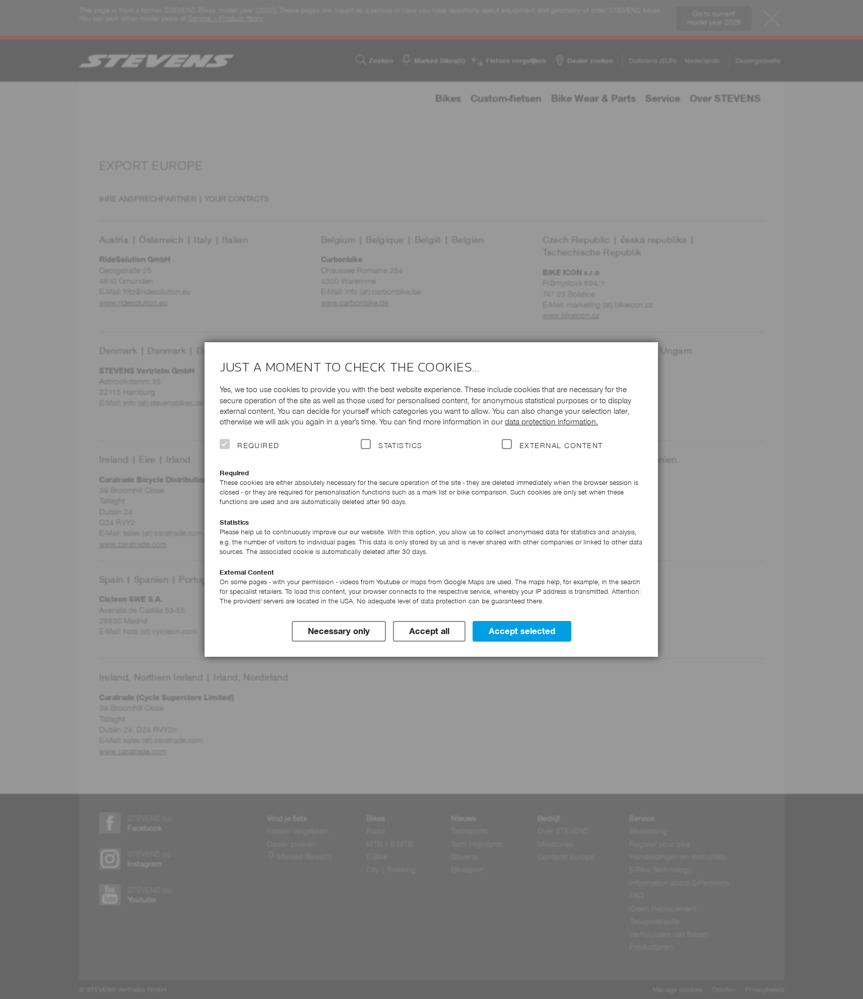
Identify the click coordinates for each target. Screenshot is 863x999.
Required (258, 446)
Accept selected (522, 631)
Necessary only (339, 631)
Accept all (429, 631)
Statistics (400, 446)
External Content (561, 446)
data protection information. (551, 421)
